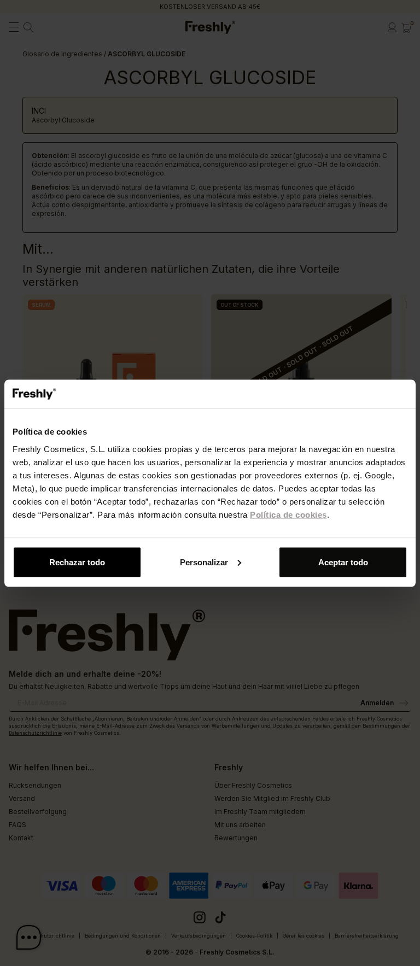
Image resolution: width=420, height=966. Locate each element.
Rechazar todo (77, 561)
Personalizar (204, 561)
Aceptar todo (343, 561)
